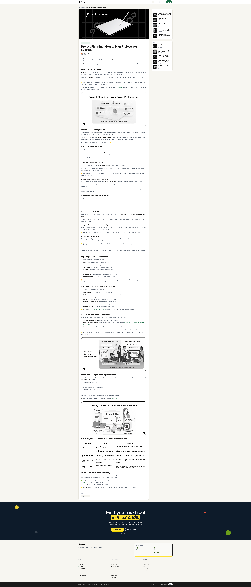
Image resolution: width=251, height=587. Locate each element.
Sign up (169, 2)
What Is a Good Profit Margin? (124, 297)
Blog (83, 7)
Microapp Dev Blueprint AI (99, 309)
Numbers (81, 564)
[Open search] (153, 2)
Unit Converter (114, 570)
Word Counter (114, 562)
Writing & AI (81, 573)
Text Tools (81, 562)
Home (79, 7)
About (144, 562)
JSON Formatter (114, 568)
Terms (161, 584)
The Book (152, 584)
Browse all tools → (117, 529)
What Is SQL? (115, 398)
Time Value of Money (120, 329)
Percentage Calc (114, 573)
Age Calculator (114, 564)
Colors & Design (82, 575)
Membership (98, 2)
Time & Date (81, 566)
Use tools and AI (87, 482)
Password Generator (115, 566)
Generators (81, 568)
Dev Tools (81, 570)
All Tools (90, 2)
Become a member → (132, 529)
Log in (162, 2)
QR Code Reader (114, 575)
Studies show (118, 87)
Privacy (157, 584)
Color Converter (114, 577)
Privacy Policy (146, 568)
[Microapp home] (82, 2)
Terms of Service (146, 570)
